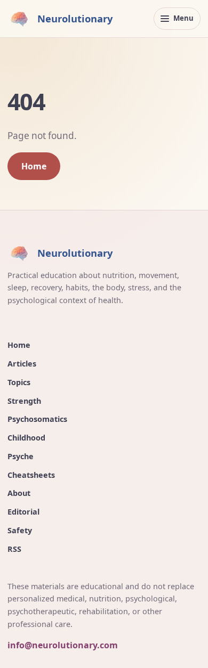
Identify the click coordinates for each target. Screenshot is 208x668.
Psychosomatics (37, 419)
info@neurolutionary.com (62, 645)
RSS (14, 549)
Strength (24, 401)
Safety (19, 530)
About (18, 493)
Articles (21, 364)
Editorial (23, 512)
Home (33, 166)
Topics (18, 382)
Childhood (26, 438)
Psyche (20, 456)
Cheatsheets (31, 475)
